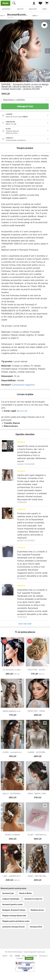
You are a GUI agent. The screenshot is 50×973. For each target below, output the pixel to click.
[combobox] (25, 99)
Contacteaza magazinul (23, 384)
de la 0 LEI (22, 411)
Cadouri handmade (10, 899)
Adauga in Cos (25, 106)
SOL (11, 956)
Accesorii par (8, 893)
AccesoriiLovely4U (19, 14)
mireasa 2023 (36, 927)
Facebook (32, 956)
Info (35, 16)
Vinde (17, 956)
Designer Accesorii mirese (13, 910)
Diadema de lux (37, 910)
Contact (29, 958)
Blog (24, 956)
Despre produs (25, 148)
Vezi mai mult (25, 623)
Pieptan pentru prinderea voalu (15, 921)
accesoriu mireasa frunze (13, 927)
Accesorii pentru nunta (12, 904)
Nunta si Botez (25, 893)
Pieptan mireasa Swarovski (14, 915)
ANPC (5, 956)
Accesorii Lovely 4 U (33, 899)
